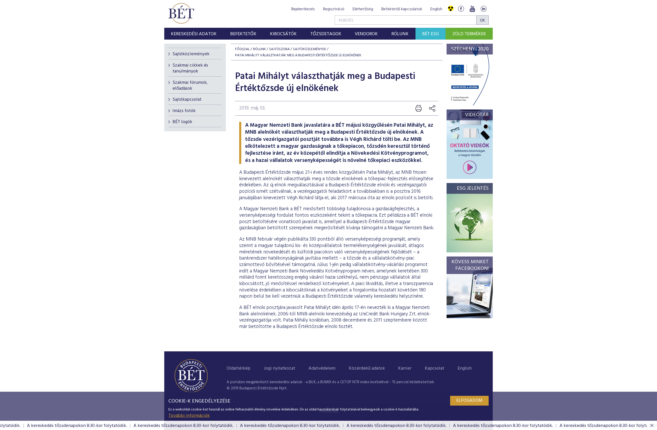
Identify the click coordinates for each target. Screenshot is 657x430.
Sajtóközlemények (190, 54)
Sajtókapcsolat (186, 99)
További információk (189, 416)
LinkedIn (483, 8)
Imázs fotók (184, 111)
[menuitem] (194, 34)
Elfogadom (469, 400)
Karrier (404, 368)
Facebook (461, 8)
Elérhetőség (363, 9)
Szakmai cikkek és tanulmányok (190, 68)
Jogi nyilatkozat (279, 368)
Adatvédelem (321, 368)
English (436, 9)
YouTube (472, 8)
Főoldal (242, 49)
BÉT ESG (430, 34)
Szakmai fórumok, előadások (190, 85)
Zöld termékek (469, 34)
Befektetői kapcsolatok (401, 9)
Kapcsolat (434, 368)
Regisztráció (333, 9)
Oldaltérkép (238, 368)
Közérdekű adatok (367, 368)
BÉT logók (182, 122)
